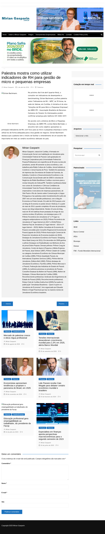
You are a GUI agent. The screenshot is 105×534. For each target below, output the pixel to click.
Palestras (40, 87)
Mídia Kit (61, 34)
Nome (4, 483)
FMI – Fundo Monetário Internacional (87, 251)
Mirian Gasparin (8, 87)
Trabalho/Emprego (18, 331)
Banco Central (79, 232)
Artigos (30, 34)
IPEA (75, 236)
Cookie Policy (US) (81, 34)
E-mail (4, 492)
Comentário (6, 463)
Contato (69, 34)
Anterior (8, 304)
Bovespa (77, 241)
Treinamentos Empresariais (45, 34)
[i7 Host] (87, 190)
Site (3, 502)
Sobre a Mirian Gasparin (17, 34)
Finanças (42, 334)
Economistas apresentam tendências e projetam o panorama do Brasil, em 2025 (17, 385)
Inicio (4, 34)
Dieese (76, 246)
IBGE (76, 227)
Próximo (61, 304)
